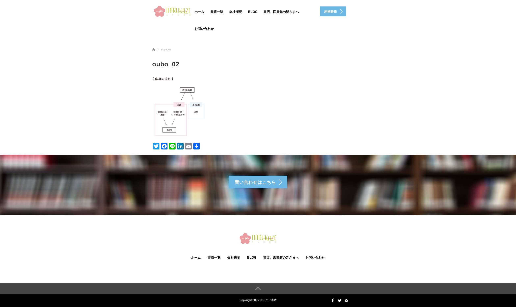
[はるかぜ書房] (172, 11)
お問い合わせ (204, 28)
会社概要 (235, 12)
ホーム (199, 12)
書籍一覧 (216, 12)
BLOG (252, 12)
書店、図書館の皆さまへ (281, 12)
